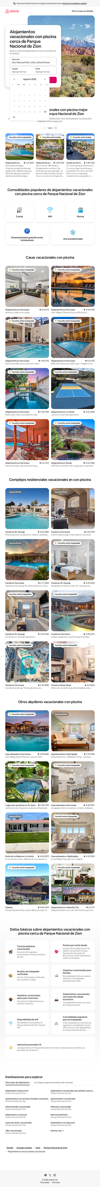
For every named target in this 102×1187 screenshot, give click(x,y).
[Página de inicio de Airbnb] (12, 11)
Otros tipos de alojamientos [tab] (17, 1082)
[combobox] (33, 62)
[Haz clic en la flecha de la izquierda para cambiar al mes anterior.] (14, 79)
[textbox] (21, 71)
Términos (56, 1182)
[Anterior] (44, 128)
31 (14, 117)
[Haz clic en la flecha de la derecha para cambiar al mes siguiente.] (45, 79)
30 (45, 112)
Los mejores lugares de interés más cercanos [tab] (53, 1082)
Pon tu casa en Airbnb (82, 11)
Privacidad (44, 1182)
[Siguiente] (56, 128)
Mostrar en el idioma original (74, 3)
